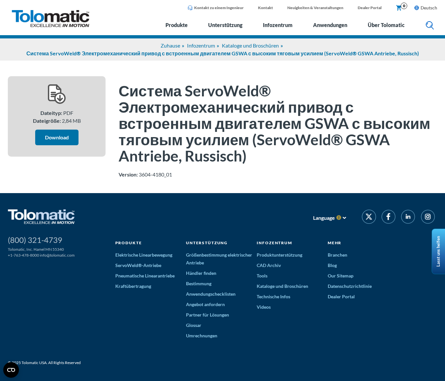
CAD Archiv (269, 265)
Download (57, 137)
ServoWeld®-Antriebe (138, 265)
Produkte (176, 25)
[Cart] (399, 8)
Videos (264, 307)
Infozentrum (278, 25)
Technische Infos (273, 296)
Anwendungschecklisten (211, 294)
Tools (262, 275)
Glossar (193, 325)
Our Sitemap (340, 275)
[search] (430, 26)
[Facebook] (388, 218)
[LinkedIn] (408, 218)
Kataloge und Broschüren (250, 45)
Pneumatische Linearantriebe (145, 275)
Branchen (337, 255)
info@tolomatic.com (57, 255)
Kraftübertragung (133, 286)
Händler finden (201, 273)
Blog (332, 265)
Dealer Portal (369, 7)
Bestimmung (198, 283)
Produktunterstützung (279, 255)
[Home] (50, 25)
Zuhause (170, 45)
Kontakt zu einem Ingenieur (219, 7)
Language (324, 218)
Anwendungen (330, 25)
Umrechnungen (201, 335)
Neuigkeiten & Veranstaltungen (315, 7)
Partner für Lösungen (207, 315)
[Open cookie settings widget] (11, 370)
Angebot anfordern (205, 304)
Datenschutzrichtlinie (350, 286)
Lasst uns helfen (438, 251)
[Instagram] (428, 218)
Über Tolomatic (386, 25)
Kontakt (265, 7)
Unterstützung (225, 25)
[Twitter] (369, 218)
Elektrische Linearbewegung (143, 255)
